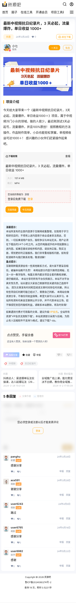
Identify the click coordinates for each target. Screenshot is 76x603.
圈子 (14, 12)
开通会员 (42, 12)
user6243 (17, 504)
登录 (30, 198)
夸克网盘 (26, 209)
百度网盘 (12, 209)
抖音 (8, 36)
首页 (5, 12)
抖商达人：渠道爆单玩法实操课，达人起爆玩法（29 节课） (18, 382)
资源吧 (47, 577)
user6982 (17, 551)
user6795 (17, 527)
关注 (55, 48)
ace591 (15, 480)
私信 (67, 48)
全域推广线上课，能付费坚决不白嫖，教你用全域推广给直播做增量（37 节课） (57, 382)
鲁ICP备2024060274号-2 (38, 582)
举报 (61, 471)
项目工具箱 (58, 12)
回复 (68, 471)
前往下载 (66, 37)
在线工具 (26, 12)
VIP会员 (53, 311)
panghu (15, 456)
